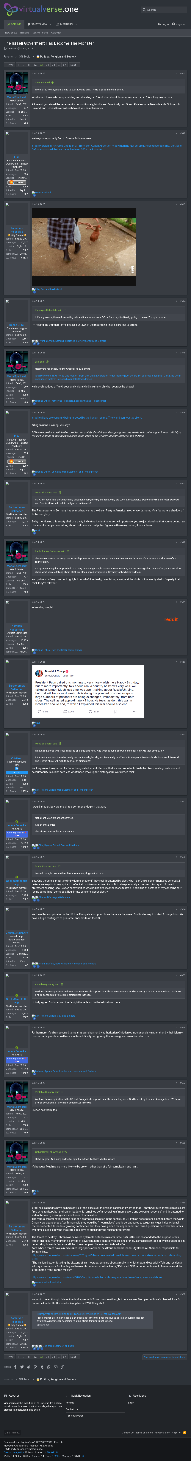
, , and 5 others (67, 963)
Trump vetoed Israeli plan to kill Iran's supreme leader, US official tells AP (79, 1313)
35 (53, 64)
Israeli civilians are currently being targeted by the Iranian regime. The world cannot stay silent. (87, 417)
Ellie (16, 157)
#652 (182, 801)
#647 (182, 483)
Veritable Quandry (17, 933)
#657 (182, 1083)
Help (174, 1432)
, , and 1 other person (71, 401)
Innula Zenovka (16, 825)
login (131, 1402)
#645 (182, 352)
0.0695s (56, 1456)
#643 (182, 204)
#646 (182, 412)
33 (41, 64)
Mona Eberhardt (16, 97)
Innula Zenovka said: (46, 866)
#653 (182, 857)
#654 (182, 909)
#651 (182, 734)
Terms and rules (144, 1432)
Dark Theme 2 (12, 1432)
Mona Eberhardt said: (46, 492)
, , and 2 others (72, 341)
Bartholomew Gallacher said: (50, 551)
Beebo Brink (16, 324)
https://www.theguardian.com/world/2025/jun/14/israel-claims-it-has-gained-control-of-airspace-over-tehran (97, 1277)
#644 (182, 301)
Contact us (72, 1409)
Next (73, 64)
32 (35, 64)
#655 (182, 975)
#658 (182, 1143)
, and (48, 289)
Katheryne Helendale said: (49, 310)
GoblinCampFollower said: (49, 1152)
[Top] (180, 1433)
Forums (70, 1402)
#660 (182, 1294)
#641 (182, 73)
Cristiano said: (42, 82)
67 (64, 64)
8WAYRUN (52, 1452)
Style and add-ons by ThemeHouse (24, 1449)
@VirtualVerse (75, 1415)
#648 (182, 542)
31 (28, 64)
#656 (182, 1027)
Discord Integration (14, 1452)
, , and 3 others (59, 845)
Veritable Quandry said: (47, 984)
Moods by (28, 1445)
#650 (182, 662)
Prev (10, 64)
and (54, 897)
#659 (182, 1202)
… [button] (23, 64)
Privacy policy (162, 1432)
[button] (50, 24)
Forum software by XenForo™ (34, 1442)
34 (47, 64)
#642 (182, 133)
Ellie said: (40, 361)
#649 (182, 602)
